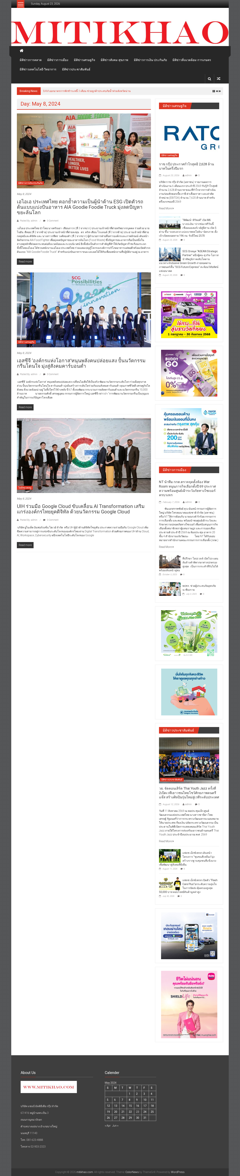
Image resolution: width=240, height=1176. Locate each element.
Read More (165, 208)
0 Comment (52, 220)
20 (115, 1111)
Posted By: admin (29, 220)
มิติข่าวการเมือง (57, 60)
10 (144, 1099)
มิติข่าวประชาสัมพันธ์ (76, 69)
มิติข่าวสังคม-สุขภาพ (114, 60)
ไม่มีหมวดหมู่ (24, 487)
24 (144, 1111)
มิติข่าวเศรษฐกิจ (84, 60)
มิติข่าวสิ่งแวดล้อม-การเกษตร (191, 60)
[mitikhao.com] (120, 32)
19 (108, 1111)
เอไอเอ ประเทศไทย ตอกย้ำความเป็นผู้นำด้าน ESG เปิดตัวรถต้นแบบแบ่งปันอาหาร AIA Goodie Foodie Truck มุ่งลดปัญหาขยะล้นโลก (80, 207)
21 (123, 1111)
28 (123, 1117)
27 (115, 1117)
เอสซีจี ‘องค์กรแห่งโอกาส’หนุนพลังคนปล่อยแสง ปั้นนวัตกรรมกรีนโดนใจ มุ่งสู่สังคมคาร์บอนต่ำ (81, 363)
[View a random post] (218, 79)
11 (152, 1099)
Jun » (115, 1125)
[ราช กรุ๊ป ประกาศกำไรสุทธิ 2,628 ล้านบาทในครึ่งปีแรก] (189, 135)
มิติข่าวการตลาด (31, 60)
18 (152, 1105)
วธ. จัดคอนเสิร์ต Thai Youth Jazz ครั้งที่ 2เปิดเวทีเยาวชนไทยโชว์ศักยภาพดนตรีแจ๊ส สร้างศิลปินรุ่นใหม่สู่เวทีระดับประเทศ (189, 792)
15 (130, 1105)
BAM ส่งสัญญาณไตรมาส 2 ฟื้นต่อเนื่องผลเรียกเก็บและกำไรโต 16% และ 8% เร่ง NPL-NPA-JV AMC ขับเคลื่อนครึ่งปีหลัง (110, 90)
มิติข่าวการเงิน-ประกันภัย (150, 60)
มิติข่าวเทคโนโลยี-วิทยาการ (38, 69)
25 (152, 1111)
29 (130, 1117)
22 (130, 1111)
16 (137, 1105)
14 (123, 1105)
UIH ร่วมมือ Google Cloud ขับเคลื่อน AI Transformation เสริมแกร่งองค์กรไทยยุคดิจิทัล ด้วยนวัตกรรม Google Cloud (81, 509)
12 (108, 1105)
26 (108, 1117)
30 (137, 1117)
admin (188, 175)
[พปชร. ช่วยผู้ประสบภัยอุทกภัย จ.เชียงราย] (170, 588)
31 (144, 1117)
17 (144, 1105)
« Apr (108, 1125)
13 (115, 1105)
